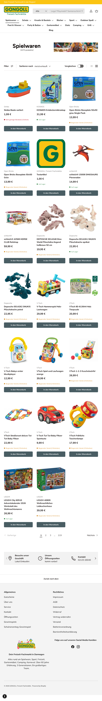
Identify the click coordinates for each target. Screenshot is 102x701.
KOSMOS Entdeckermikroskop (51, 110)
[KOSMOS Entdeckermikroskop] (51, 89)
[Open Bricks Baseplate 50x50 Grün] (18, 153)
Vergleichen (70, 66)
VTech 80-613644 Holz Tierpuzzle (80, 308)
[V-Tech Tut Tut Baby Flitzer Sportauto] (51, 414)
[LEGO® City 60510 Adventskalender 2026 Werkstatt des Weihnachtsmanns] (18, 479)
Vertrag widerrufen (62, 617)
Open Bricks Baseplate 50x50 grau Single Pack (83, 111)
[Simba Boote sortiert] (18, 89)
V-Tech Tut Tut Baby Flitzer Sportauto (49, 437)
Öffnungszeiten (11, 617)
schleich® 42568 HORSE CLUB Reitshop (15, 240)
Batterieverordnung (62, 627)
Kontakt (7, 612)
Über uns (8, 602)
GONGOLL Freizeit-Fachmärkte (20, 686)
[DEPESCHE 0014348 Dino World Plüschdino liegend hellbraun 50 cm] (51, 218)
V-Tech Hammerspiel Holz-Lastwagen (49, 308)
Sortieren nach (26, 66)
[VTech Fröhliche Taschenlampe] (83, 414)
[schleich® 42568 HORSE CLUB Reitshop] (18, 218)
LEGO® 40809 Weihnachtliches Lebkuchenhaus (44, 503)
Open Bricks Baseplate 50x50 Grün (18, 176)
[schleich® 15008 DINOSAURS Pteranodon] (83, 153)
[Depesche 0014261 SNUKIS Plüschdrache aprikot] (83, 218)
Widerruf (57, 612)
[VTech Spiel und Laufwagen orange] (51, 350)
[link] (21, 535)
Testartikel (42, 174)
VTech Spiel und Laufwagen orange (50, 372)
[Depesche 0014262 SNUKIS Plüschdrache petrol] (18, 285)
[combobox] (59, 11)
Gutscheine (9, 597)
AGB (55, 602)
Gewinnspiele (10, 622)
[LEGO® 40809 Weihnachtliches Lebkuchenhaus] (51, 479)
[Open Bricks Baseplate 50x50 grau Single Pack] (83, 89)
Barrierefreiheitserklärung (65, 632)
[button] (96, 11)
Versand (57, 622)
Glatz (67, 25)
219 (60, 535)
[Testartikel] (51, 153)
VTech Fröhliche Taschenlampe (76, 437)
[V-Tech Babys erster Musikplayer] (18, 350)
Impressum (58, 597)
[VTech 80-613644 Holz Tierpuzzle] (83, 285)
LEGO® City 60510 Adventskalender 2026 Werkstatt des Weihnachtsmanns (15, 504)
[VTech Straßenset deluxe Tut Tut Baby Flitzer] (18, 414)
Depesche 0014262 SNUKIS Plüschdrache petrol (17, 308)
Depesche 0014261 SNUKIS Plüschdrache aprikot (82, 240)
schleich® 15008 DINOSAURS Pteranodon (83, 176)
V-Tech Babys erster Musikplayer (13, 372)
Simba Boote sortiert (13, 110)
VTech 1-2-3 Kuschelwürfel (82, 371)
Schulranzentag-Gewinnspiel (17, 627)
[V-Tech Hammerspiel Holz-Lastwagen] (51, 285)
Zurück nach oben (51, 579)
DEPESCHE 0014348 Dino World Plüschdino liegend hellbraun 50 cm (49, 242)
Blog (51, 30)
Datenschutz (59, 607)
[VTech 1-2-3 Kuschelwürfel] (83, 350)
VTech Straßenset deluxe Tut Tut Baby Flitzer (17, 437)
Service (7, 607)
